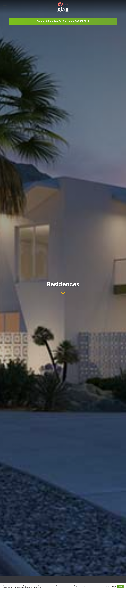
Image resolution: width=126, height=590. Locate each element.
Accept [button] (120, 586)
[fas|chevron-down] (63, 293)
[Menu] (4, 6)
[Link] (63, 7)
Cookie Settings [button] (111, 587)
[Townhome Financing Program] (63, 21)
